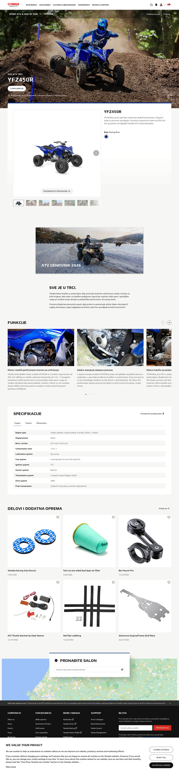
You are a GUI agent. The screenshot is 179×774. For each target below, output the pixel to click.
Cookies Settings (161, 749)
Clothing (166, 14)
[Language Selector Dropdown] (168, 4)
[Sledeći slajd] (169, 322)
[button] (18, 203)
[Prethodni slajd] (163, 322)
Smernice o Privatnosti (152, 737)
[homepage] (13, 5)
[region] (89, 756)
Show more (11, 766)
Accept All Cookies (161, 765)
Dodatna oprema (153, 14)
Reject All (161, 757)
